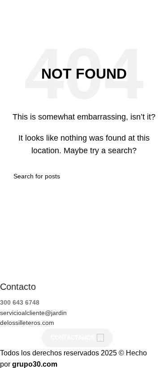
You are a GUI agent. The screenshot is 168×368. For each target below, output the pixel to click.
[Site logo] (23, 13)
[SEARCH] (151, 176)
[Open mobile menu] (158, 13)
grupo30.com (34, 364)
